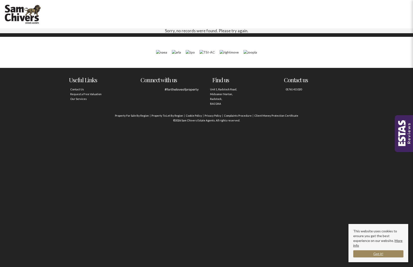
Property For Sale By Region (132, 115)
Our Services (78, 98)
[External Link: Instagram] (158, 92)
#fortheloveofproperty (182, 89)
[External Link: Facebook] (145, 92)
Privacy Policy (213, 115)
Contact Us (77, 89)
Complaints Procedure (238, 115)
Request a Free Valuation (86, 94)
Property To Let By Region (167, 115)
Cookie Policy (194, 115)
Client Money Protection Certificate (276, 115)
